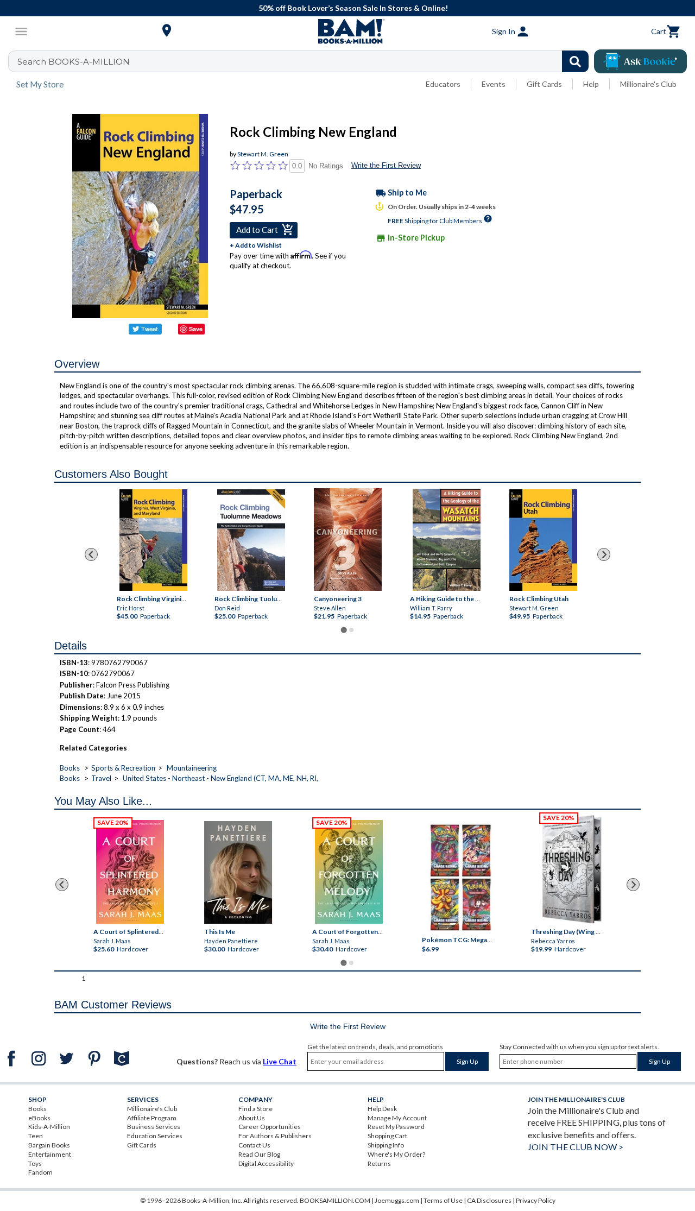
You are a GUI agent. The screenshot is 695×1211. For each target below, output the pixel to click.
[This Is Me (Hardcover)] (238, 872)
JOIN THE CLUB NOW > (575, 1146)
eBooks (39, 1118)
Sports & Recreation (123, 768)
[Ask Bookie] (640, 61)
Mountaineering (192, 768)
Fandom (40, 1172)
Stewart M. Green (262, 154)
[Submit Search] (575, 61)
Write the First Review (386, 165)
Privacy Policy (535, 1200)
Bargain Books (49, 1145)
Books (70, 768)
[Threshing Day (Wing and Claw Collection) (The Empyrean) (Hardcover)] (572, 869)
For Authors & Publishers (275, 1136)
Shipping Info (386, 1145)
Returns (379, 1163)
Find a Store (255, 1109)
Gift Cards (544, 84)
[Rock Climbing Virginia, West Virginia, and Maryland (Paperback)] (153, 540)
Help (591, 84)
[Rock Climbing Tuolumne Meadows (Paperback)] (251, 540)
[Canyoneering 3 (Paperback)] (347, 539)
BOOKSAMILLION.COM (335, 1200)
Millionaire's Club (648, 84)
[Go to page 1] (343, 630)
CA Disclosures (489, 1200)
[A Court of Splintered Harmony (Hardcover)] (130, 872)
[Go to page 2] (351, 630)
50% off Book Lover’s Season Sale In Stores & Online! (353, 7)
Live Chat (279, 1061)
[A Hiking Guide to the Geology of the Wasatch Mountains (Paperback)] (447, 540)
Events (494, 84)
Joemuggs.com (397, 1200)
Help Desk (382, 1109)
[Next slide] (603, 554)
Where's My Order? (396, 1154)
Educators (443, 84)
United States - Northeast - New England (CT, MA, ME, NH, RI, (220, 778)
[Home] (347, 31)
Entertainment (49, 1154)
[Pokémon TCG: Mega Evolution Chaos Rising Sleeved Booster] (460, 877)
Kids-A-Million (49, 1126)
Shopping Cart (387, 1136)
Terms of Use (443, 1200)
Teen (35, 1136)
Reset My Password (396, 1126)
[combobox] (305, 61)
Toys (35, 1163)
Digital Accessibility (266, 1163)
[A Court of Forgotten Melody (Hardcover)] (349, 872)
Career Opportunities (269, 1126)
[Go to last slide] (91, 554)
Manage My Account (397, 1118)
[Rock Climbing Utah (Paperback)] (543, 540)
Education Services (154, 1136)
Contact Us (254, 1145)
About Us (251, 1118)
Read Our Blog (259, 1154)
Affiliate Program (151, 1118)
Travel (101, 778)
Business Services (153, 1126)
